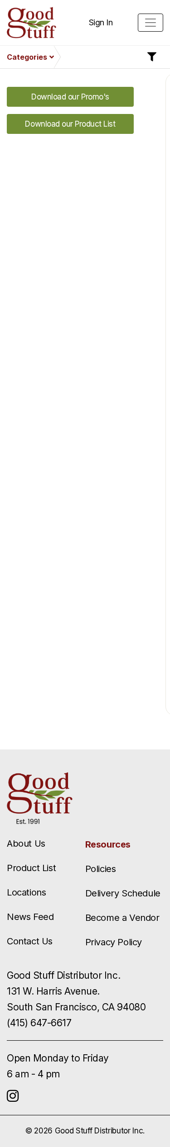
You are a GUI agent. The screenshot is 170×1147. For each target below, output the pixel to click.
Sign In (101, 22)
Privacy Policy (113, 942)
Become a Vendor (122, 917)
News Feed (30, 916)
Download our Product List (70, 123)
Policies (100, 868)
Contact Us (30, 941)
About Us (26, 843)
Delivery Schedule (122, 893)
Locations (26, 892)
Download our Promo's (70, 96)
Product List (31, 868)
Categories (27, 57)
